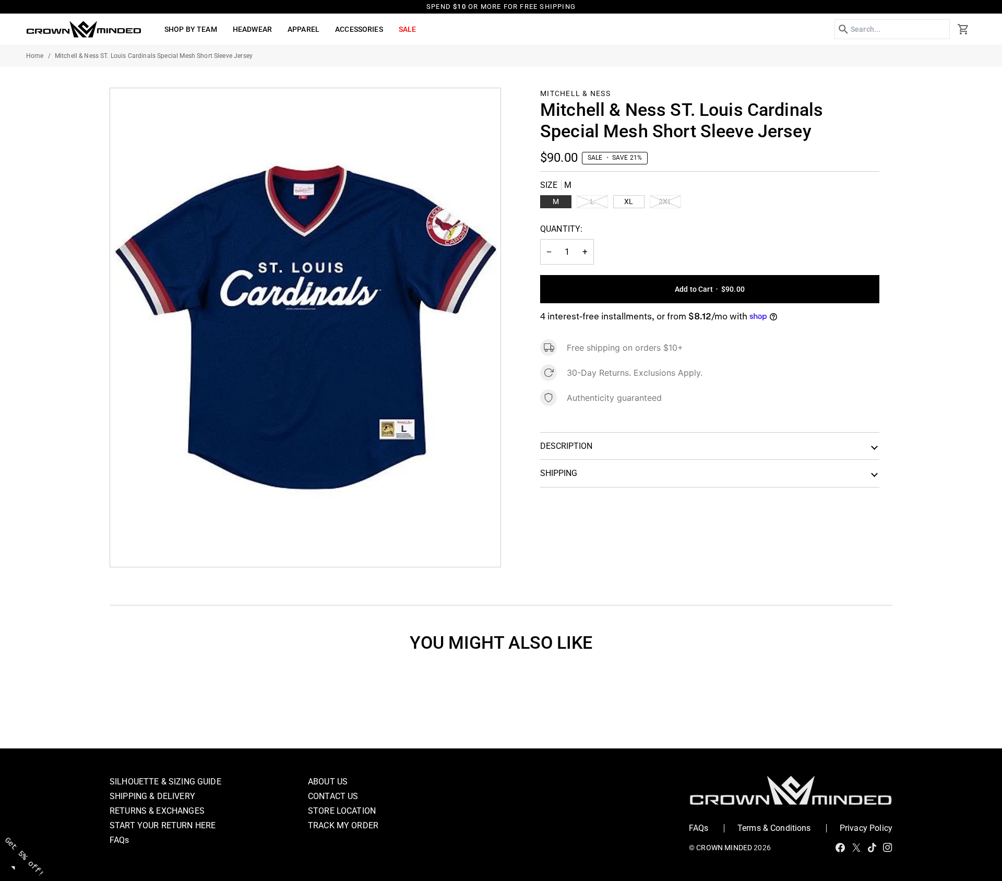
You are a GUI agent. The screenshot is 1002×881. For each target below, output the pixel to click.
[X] (856, 847)
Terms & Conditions (774, 828)
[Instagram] (887, 847)
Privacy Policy (866, 828)
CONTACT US (333, 796)
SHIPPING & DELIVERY (152, 796)
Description (566, 446)
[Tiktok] (872, 847)
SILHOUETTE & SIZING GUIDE (165, 782)
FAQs (119, 840)
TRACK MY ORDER (343, 825)
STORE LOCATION (342, 811)
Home (35, 55)
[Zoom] (130, 547)
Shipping (558, 473)
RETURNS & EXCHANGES (157, 811)
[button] (191, 29)
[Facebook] (840, 847)
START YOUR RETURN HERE (163, 825)
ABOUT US (328, 782)
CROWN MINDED (724, 847)
